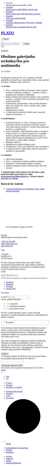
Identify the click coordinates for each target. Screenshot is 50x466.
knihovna (9, 459)
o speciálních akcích (16, 309)
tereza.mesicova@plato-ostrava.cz (15, 176)
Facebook (9, 282)
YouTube (9, 286)
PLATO (7, 33)
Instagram (9, 284)
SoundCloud (11, 289)
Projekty (9, 450)
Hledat (26, 44)
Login (3, 370)
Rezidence (10, 452)
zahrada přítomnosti (13, 463)
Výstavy (9, 383)
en (3, 250)
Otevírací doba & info (14, 391)
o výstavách (13, 304)
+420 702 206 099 (8, 241)
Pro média (10, 398)
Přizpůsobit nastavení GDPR (12, 365)
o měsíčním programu (17, 306)
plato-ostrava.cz (7, 246)
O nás (3, 271)
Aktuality (4, 51)
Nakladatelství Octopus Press (17, 448)
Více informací (27, 347)
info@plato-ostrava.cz (9, 244)
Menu (6, 39)
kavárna (9, 456)
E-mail (4, 297)
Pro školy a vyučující (14, 387)
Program (9, 385)
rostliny (9, 461)
